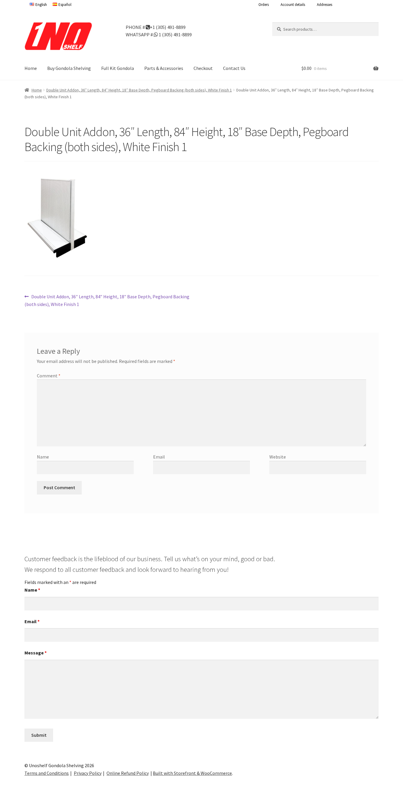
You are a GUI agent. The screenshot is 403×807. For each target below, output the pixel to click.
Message (35, 653)
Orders (263, 4)
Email (159, 457)
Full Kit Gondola (117, 68)
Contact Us (234, 68)
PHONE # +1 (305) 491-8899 (156, 27)
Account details (293, 4)
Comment (48, 376)
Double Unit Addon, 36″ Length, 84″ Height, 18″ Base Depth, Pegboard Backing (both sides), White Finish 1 (139, 90)
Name (43, 457)
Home (30, 68)
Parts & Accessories (163, 68)
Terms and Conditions (46, 773)
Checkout (203, 68)
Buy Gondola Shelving (69, 68)
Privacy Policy (87, 773)
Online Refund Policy (128, 773)
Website (277, 457)
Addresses (324, 4)
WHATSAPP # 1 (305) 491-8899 (159, 34)
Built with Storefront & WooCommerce (192, 773)
